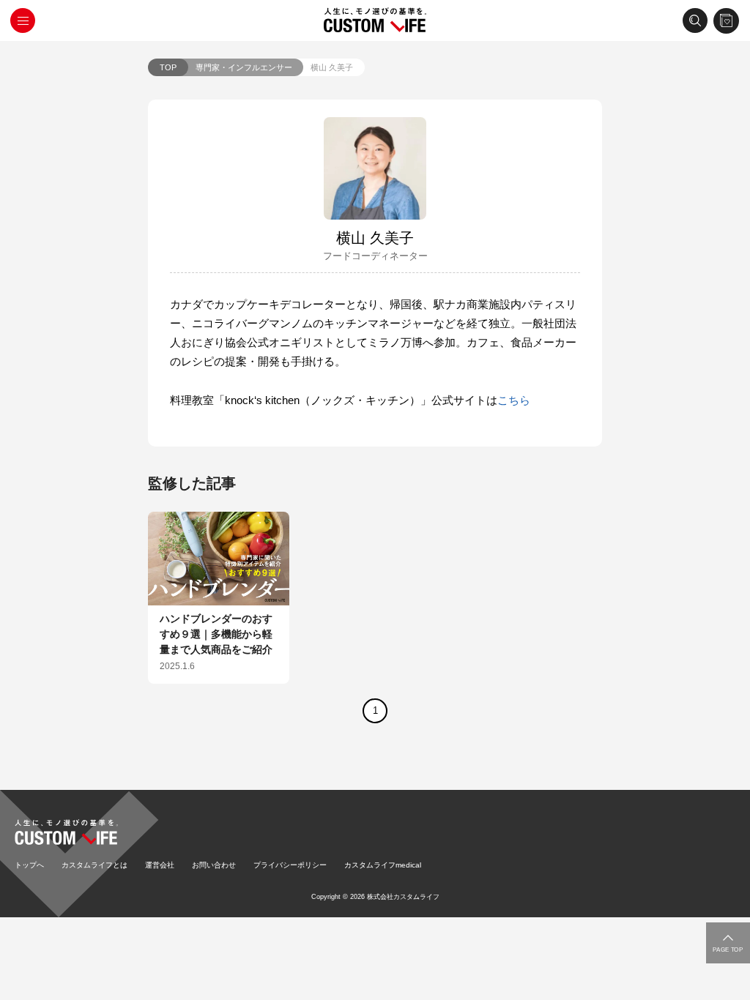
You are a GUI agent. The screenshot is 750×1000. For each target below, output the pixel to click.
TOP (168, 67)
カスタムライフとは (94, 865)
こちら (513, 400)
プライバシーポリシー (290, 865)
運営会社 (159, 865)
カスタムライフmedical (382, 865)
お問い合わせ (214, 865)
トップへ (29, 865)
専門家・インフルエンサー (244, 67)
